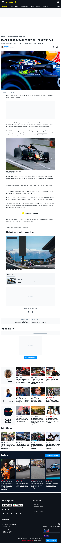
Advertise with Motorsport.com (9, 524)
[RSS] (19, 513)
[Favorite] (53, 47)
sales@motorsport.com (7, 529)
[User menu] (58, 2)
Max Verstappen (42, 133)
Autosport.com (36, 509)
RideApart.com (36, 513)
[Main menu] (2, 2)
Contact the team (6, 526)
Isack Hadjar (9, 95)
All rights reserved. (37, 540)
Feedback (4, 521)
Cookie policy (31, 538)
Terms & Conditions (22, 538)
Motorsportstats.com (38, 511)
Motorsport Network (27, 540)
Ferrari (8, 219)
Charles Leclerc (44, 219)
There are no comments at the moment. (30, 333)
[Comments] (57, 47)
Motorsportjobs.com (38, 506)
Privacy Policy (38, 538)
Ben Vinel (6, 46)
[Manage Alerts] (32, 312)
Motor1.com (36, 504)
